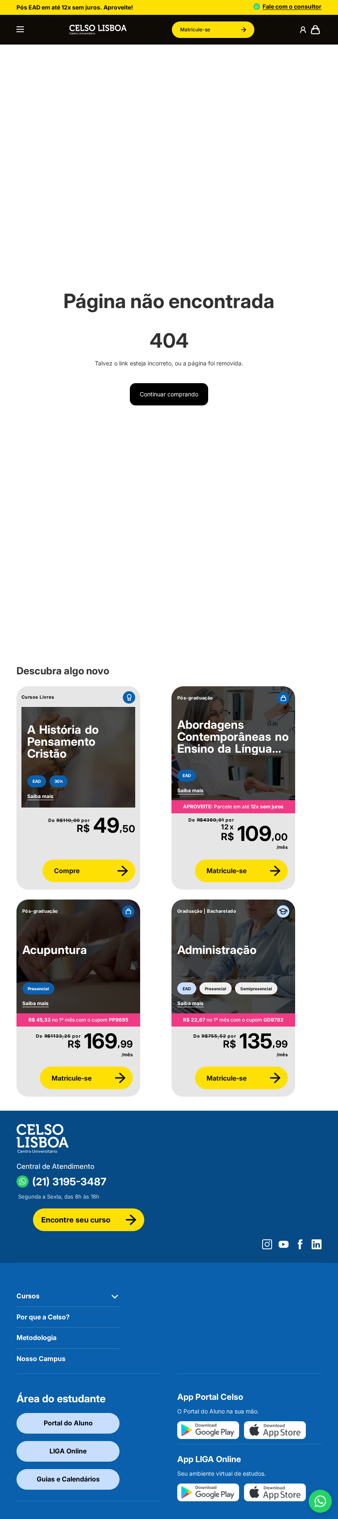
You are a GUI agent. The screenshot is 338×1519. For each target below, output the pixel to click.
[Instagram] (267, 1244)
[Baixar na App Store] (275, 1430)
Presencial (38, 988)
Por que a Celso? (43, 1317)
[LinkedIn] (317, 1244)
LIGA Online (68, 1451)
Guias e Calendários (68, 1479)
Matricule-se (195, 29)
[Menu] (20, 29)
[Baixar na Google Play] (208, 1430)
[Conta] (303, 30)
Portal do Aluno (68, 1423)
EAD (37, 781)
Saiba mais (190, 790)
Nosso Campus (41, 1358)
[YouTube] (284, 1244)
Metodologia (36, 1337)
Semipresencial (256, 988)
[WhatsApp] (320, 1501)
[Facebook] (300, 1244)
